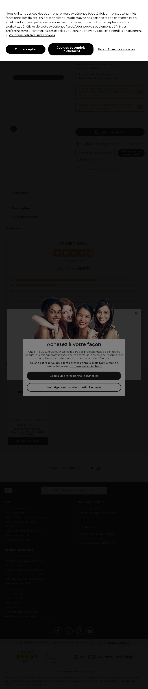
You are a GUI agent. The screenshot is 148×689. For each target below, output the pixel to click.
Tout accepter (26, 49)
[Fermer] (142, 6)
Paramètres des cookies (116, 49)
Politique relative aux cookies (32, 35)
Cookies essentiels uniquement (70, 49)
